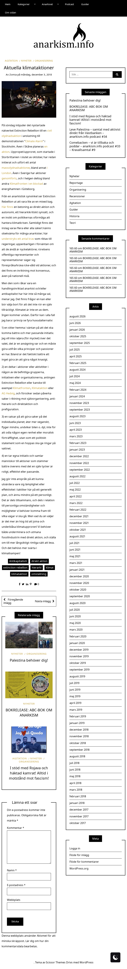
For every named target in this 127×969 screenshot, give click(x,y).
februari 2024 (77, 390)
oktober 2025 (77, 336)
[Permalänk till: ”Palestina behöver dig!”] (29, 635)
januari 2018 (77, 803)
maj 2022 (75, 489)
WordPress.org (78, 868)
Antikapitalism (18, 561)
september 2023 (79, 409)
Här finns (7, 207)
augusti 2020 (77, 603)
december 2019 (78, 649)
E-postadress (16, 885)
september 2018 (79, 750)
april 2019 (75, 703)
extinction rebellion (15, 567)
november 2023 (79, 403)
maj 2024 (75, 383)
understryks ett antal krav (18, 239)
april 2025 (75, 356)
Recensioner (77, 196)
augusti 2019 (77, 676)
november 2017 (78, 816)
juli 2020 (74, 609)
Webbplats (13, 900)
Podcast (69, 4)
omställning (38, 574)
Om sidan (10, 12)
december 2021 (78, 516)
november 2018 (79, 736)
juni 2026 (75, 323)
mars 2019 (75, 710)
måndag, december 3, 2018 (36, 74)
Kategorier (24, 4)
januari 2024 (77, 396)
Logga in (74, 848)
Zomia (13, 74)
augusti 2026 (77, 316)
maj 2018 (74, 776)
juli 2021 (74, 543)
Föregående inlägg (13, 601)
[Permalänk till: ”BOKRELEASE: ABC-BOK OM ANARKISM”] (29, 685)
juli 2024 (74, 376)
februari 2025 (77, 363)
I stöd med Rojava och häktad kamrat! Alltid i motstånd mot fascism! (29, 773)
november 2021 (79, 523)
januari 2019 (77, 723)
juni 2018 (74, 769)
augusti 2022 (77, 476)
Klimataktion (40, 388)
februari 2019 (77, 716)
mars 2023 (76, 436)
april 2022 (75, 496)
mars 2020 (76, 629)
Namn (12, 870)
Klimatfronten (21, 388)
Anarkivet (47, 4)
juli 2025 (74, 349)
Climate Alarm (34, 141)
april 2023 (75, 429)
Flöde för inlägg (79, 855)
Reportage (76, 183)
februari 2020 (77, 636)
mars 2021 (75, 563)
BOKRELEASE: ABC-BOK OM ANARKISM (29, 712)
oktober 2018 (77, 743)
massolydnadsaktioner (16, 168)
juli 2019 (74, 683)
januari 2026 (77, 329)
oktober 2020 (77, 589)
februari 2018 (77, 796)
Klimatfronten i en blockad (26, 183)
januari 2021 (77, 570)
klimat (50, 567)
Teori (72, 223)
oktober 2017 (77, 823)
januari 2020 (77, 643)
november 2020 (79, 583)
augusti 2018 (77, 756)
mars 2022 (76, 503)
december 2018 (78, 729)
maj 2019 (74, 696)
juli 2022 (74, 483)
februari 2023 (77, 443)
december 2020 (79, 576)
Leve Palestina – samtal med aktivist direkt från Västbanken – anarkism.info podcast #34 (94, 133)
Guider (85, 4)
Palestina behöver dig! (29, 660)
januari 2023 (77, 449)
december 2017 (78, 809)
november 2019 (79, 656)
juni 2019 (74, 689)
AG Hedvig (8, 393)
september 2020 (79, 596)
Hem (7, 4)
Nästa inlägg (43, 601)
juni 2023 (75, 423)
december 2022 (79, 456)
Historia (74, 216)
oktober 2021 (77, 530)
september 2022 (79, 469)
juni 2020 (75, 616)
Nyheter (26, 60)
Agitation (11, 60)
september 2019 (79, 669)
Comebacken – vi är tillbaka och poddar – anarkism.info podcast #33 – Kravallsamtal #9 (94, 146)
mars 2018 (75, 789)
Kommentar (15, 828)
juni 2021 (74, 549)
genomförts (9, 178)
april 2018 (75, 783)
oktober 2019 (77, 663)
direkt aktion (39, 561)
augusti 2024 (77, 369)
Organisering (44, 60)
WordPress (86, 962)
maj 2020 (75, 623)
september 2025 (79, 343)
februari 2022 (77, 509)
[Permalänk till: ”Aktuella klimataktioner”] (29, 99)
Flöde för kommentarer (84, 861)
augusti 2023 (77, 416)
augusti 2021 (77, 536)
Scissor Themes (55, 962)
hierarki (37, 567)
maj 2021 (74, 556)
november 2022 (79, 463)
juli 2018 (74, 763)
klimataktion (19, 574)
